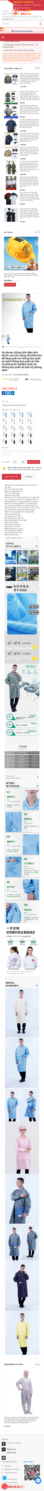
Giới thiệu (7, 1466)
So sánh (27, 5)
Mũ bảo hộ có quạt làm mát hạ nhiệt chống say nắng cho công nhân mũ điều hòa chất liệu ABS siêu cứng (21, 275)
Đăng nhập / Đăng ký (23, 8)
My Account (8, 5)
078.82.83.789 (11, 1452)
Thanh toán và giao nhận (10, 1474)
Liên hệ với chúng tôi (11, 1482)
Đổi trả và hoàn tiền (10, 1479)
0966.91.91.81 (11, 1449)
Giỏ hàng (38, 5)
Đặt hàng (34, 462)
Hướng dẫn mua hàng (11, 1469)
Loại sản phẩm (8, 19)
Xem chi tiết (10, 285)
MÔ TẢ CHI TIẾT (11, 477)
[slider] (6, 379)
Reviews (28, 477)
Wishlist (18, 5)
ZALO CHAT (28, 1462)
